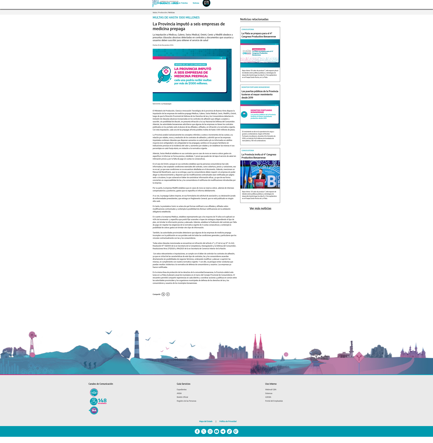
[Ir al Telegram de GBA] (223, 431)
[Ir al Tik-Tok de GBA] (229, 431)
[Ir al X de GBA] (203, 431)
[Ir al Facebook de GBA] (197, 431)
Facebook (168, 294)
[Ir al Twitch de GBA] (235, 431)
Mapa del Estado (205, 421)
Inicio (155, 12)
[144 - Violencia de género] (93, 410)
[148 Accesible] (98, 401)
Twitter (163, 294)
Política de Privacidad (227, 421)
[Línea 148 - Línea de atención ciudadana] (93, 392)
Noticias (194, 2)
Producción (162, 12)
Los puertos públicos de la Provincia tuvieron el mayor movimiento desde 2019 (260, 94)
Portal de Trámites (179, 2)
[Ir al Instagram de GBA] (210, 431)
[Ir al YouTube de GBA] (216, 431)
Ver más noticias (260, 208)
